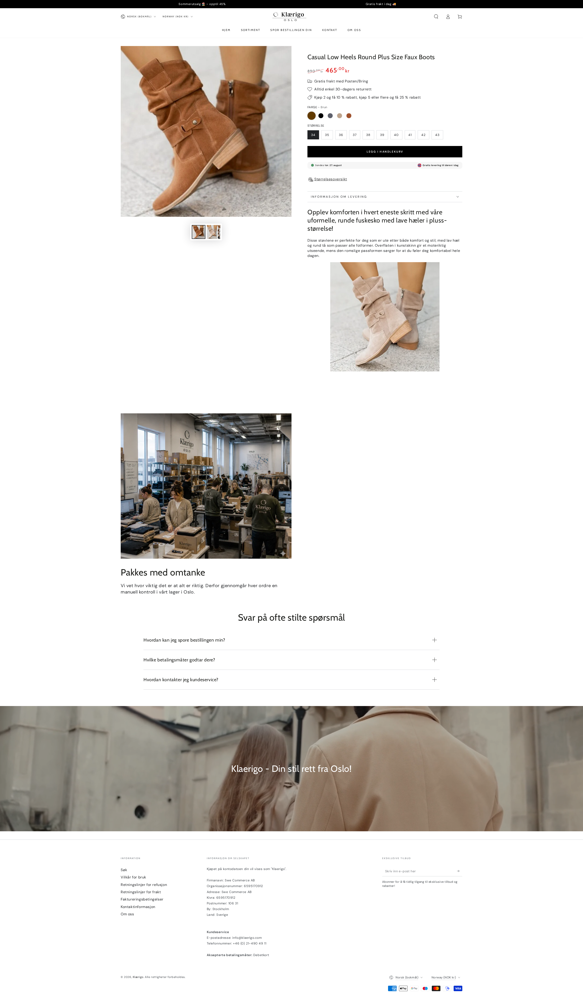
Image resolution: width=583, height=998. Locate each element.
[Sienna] (349, 116)
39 (382, 135)
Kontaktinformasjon (138, 906)
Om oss (127, 914)
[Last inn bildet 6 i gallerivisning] (213, 232)
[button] (436, 17)
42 (423, 135)
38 (368, 135)
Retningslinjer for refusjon (144, 884)
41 (410, 135)
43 (437, 135)
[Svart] (321, 116)
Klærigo (138, 977)
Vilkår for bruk (133, 877)
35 (327, 135)
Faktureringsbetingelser (142, 899)
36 (341, 135)
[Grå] (330, 116)
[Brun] (311, 116)
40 (396, 135)
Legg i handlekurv (385, 152)
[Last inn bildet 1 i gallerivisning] (198, 232)
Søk (124, 869)
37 (355, 135)
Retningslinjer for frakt (141, 892)
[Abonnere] (459, 871)
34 (313, 135)
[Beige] (339, 116)
